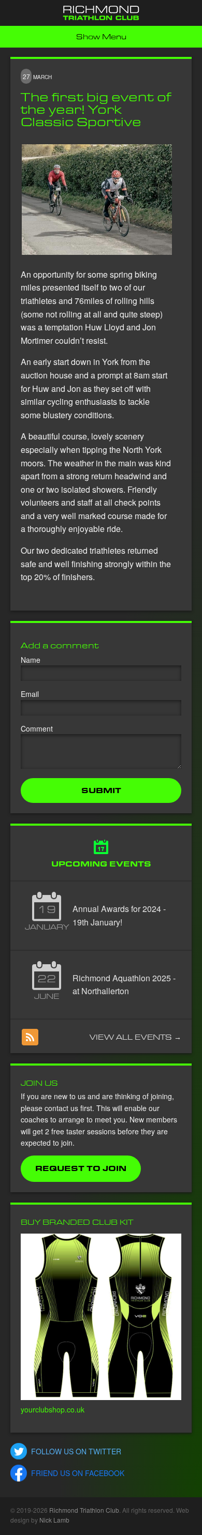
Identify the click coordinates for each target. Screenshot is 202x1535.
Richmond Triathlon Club (84, 1510)
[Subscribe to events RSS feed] (30, 1037)
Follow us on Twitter (76, 1451)
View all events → (135, 1037)
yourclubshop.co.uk (52, 1409)
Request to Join (80, 1168)
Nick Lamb (54, 1519)
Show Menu (101, 37)
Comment (37, 728)
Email (30, 694)
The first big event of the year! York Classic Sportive (96, 110)
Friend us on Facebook (77, 1473)
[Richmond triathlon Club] (101, 13)
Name (30, 660)
